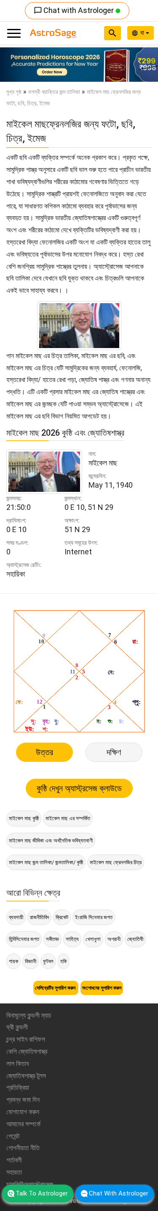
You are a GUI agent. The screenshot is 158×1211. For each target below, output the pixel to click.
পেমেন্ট (12, 1136)
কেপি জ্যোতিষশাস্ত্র (26, 1051)
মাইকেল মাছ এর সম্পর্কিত (68, 818)
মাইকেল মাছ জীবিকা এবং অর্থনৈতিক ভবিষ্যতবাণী (51, 840)
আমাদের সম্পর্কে (23, 1124)
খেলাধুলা (93, 939)
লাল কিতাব (17, 1064)
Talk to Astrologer (42, 1193)
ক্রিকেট (62, 917)
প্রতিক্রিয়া (17, 1087)
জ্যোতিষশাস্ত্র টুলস (26, 1076)
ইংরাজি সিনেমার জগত (93, 917)
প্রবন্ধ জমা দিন (23, 1100)
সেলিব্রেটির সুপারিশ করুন (56, 988)
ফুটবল (48, 961)
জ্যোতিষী (135, 939)
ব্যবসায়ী (16, 917)
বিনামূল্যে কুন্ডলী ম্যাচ (28, 1015)
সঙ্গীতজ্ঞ (52, 939)
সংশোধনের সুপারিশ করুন (101, 988)
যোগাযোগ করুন (22, 1112)
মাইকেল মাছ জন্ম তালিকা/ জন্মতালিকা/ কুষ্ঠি (46, 862)
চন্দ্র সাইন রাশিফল (25, 1039)
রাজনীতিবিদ (39, 917)
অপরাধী (114, 939)
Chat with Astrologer (74, 10)
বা (143, 32)
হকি (63, 961)
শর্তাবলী (14, 1160)
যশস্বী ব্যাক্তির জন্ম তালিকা (54, 91)
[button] (12, 64)
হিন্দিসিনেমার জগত (24, 939)
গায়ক (13, 961)
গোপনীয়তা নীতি (23, 1148)
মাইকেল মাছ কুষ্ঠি (24, 818)
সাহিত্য (72, 939)
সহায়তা (14, 1172)
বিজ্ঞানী (30, 961)
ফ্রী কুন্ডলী (17, 1027)
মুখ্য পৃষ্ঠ (13, 91)
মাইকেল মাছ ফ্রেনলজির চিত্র (116, 862)
